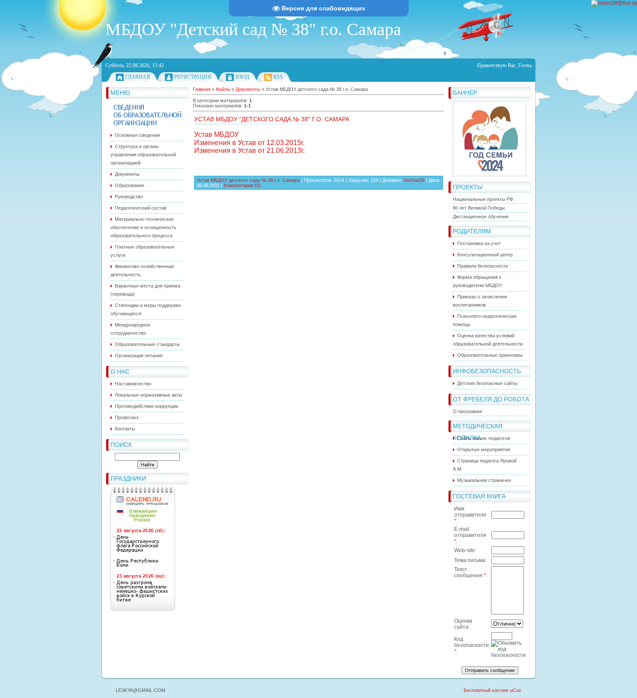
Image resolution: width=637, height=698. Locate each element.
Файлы (223, 89)
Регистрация (192, 77)
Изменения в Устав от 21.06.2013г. (249, 150)
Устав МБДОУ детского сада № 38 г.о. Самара (248, 180)
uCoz (515, 690)
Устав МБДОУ (216, 134)
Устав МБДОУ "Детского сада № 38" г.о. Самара (271, 119)
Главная (137, 77)
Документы (248, 89)
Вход (242, 77)
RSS (278, 77)
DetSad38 (414, 180)
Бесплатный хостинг (486, 690)
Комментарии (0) (242, 185)
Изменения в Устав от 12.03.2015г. (249, 142)
